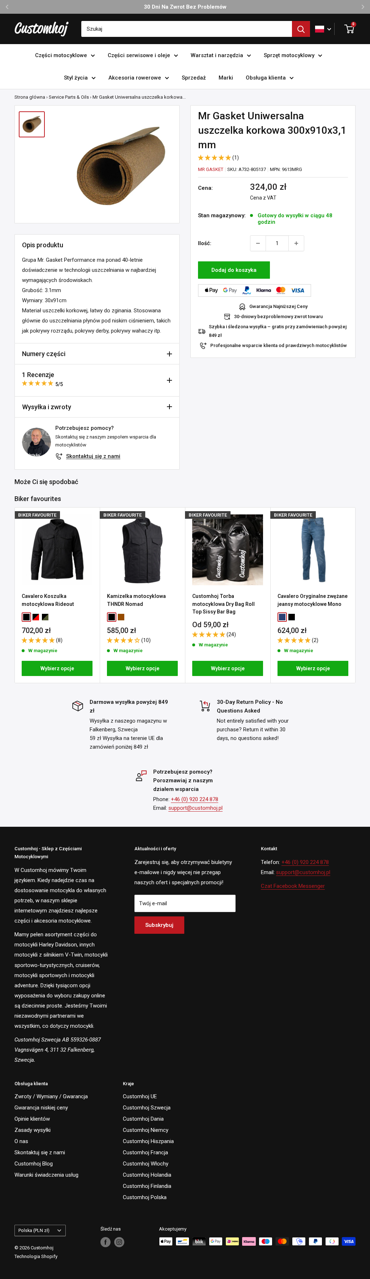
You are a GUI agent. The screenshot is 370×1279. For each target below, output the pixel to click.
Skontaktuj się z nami (93, 456)
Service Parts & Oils (69, 97)
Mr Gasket (210, 169)
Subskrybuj (159, 925)
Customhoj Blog (33, 1163)
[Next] (355, 595)
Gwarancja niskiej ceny (41, 1107)
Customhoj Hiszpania (148, 1141)
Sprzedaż (194, 77)
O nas (21, 1141)
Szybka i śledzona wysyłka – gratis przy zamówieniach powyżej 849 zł (278, 331)
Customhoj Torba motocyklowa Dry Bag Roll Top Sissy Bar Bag (223, 604)
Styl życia (76, 77)
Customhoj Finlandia (147, 1186)
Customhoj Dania (143, 1119)
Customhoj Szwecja (147, 1107)
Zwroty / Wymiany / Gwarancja (51, 1096)
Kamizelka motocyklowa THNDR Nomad (136, 600)
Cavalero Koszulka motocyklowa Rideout (48, 600)
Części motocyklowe (61, 55)
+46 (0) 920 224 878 (194, 799)
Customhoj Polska (145, 1197)
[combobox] (186, 29)
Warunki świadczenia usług (46, 1175)
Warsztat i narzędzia (217, 55)
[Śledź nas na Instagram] (119, 1242)
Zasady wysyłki (32, 1130)
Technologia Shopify (35, 1256)
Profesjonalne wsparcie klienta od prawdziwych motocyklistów (278, 345)
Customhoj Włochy (145, 1163)
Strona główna (29, 97)
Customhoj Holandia (147, 1175)
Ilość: (204, 243)
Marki (226, 77)
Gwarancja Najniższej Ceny (278, 306)
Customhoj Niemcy (145, 1130)
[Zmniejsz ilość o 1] (258, 243)
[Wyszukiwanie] (301, 29)
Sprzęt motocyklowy (289, 55)
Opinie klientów (32, 1119)
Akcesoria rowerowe (134, 77)
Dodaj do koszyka (234, 270)
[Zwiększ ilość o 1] (296, 243)
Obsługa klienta (266, 77)
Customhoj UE (140, 1096)
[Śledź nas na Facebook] (105, 1242)
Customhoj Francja (145, 1152)
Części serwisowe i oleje (139, 55)
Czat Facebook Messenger (293, 886)
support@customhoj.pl (195, 808)
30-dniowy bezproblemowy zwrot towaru (278, 316)
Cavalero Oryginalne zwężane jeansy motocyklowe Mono (313, 600)
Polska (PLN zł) (34, 1230)
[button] (215, 157)
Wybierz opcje (57, 668)
